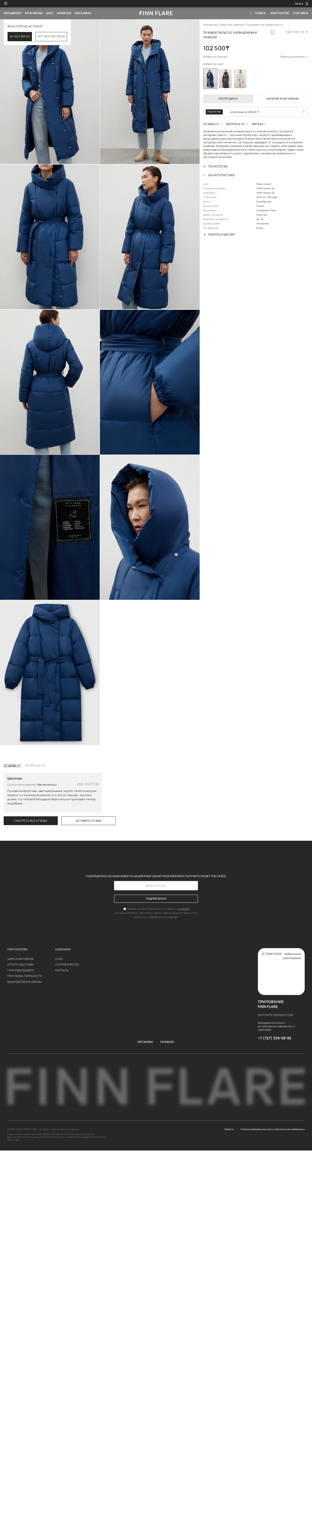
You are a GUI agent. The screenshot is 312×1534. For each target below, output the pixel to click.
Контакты (61, 970)
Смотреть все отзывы (30, 820)
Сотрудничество (67, 964)
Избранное (279, 13)
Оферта (228, 1129)
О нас (59, 959)
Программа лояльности (24, 976)
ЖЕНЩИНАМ (12, 13)
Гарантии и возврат (20, 970)
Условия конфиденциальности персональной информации (272, 1129)
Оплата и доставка (20, 964)
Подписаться (156, 898)
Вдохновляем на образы (24, 982)
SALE (49, 13)
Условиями (183, 908)
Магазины (83, 13)
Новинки (64, 13)
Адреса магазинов (20, 959)
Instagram (145, 1042)
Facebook (167, 1042)
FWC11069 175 (295, 32)
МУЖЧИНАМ (33, 13)
